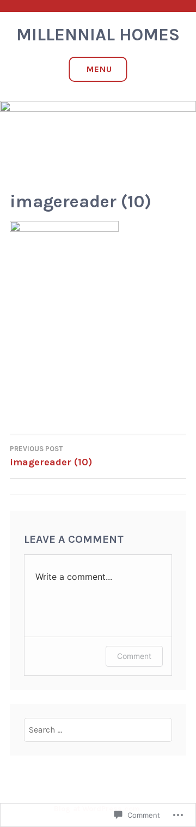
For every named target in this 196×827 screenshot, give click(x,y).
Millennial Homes (98, 35)
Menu (99, 69)
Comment (134, 656)
